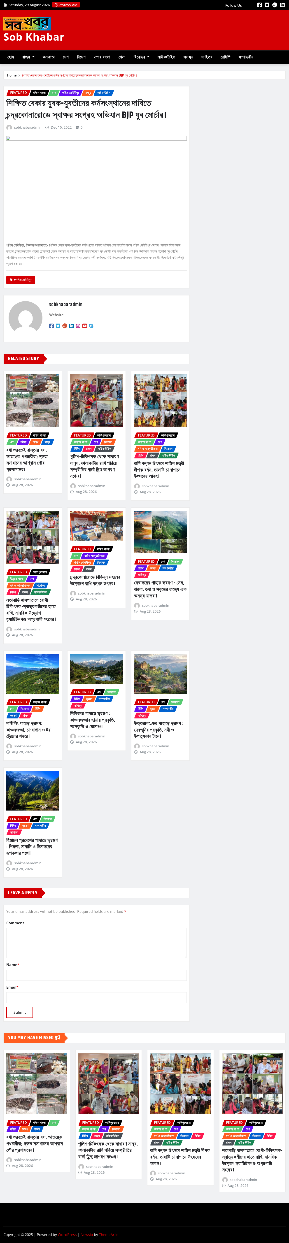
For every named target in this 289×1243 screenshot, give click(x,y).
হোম (10, 57)
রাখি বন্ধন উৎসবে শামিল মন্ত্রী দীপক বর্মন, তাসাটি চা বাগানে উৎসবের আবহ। (159, 470)
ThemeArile (108, 1234)
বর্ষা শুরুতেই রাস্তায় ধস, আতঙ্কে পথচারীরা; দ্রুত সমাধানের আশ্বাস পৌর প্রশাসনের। (27, 460)
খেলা (122, 57)
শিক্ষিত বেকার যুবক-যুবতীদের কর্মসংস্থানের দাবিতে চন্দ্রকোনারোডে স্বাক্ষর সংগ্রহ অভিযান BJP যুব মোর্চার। (80, 75)
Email (12, 987)
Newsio (87, 1234)
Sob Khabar (34, 37)
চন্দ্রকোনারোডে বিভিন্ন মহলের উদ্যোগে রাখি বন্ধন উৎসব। (95, 581)
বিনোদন (140, 57)
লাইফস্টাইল (166, 57)
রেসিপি (226, 57)
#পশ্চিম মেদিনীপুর (23, 280)
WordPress (67, 1234)
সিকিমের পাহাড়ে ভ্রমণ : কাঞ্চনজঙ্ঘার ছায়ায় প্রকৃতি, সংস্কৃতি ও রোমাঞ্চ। (92, 720)
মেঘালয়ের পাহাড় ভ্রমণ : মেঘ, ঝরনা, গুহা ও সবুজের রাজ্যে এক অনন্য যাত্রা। (160, 589)
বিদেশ (81, 57)
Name (12, 964)
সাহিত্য (206, 57)
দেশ (66, 57)
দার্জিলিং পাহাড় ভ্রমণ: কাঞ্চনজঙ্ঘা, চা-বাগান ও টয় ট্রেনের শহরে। (28, 730)
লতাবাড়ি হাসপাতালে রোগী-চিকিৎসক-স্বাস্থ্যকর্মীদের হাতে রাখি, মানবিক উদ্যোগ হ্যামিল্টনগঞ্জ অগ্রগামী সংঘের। (31, 610)
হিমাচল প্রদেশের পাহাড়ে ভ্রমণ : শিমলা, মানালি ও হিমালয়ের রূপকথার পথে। (32, 847)
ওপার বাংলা (102, 57)
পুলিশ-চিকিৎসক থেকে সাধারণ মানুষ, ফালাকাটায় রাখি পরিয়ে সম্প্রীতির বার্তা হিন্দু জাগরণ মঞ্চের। (94, 466)
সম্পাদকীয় (246, 57)
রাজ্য (26, 57)
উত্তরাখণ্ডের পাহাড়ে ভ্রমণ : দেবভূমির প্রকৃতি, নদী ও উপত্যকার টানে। (159, 730)
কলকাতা (49, 57)
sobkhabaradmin (27, 127)
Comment (15, 922)
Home (12, 75)
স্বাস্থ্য (188, 57)
